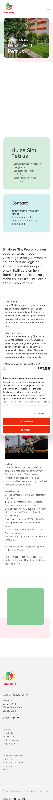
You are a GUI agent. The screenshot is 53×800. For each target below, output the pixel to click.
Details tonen (38, 413)
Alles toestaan (26, 422)
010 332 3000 (9, 710)
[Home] (9, 8)
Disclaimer (30, 791)
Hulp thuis (7, 729)
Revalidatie (8, 736)
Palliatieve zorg (10, 740)
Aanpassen (25, 429)
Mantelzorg (8, 759)
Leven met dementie (13, 755)
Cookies (44, 791)
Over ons (7, 766)
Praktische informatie (13, 762)
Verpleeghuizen (10, 743)
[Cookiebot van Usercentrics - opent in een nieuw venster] (38, 368)
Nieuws (6, 769)
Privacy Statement (12, 791)
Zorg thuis (8, 733)
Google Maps (16, 550)
